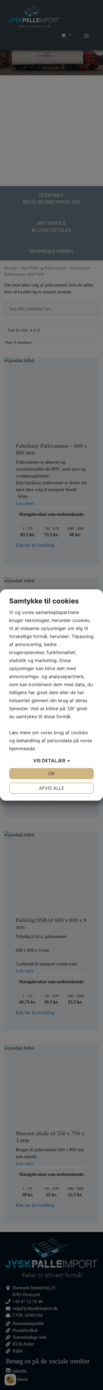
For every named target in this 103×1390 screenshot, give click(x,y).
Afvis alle (51, 788)
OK (51, 773)
